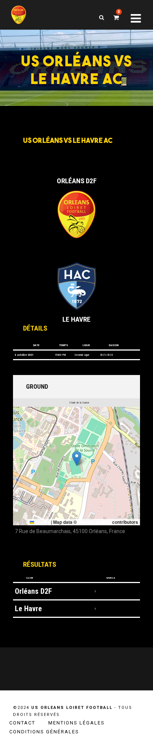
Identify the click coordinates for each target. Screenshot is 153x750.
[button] (76, 458)
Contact (22, 723)
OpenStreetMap (94, 522)
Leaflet (42, 522)
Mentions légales (76, 723)
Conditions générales (44, 731)
